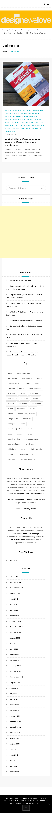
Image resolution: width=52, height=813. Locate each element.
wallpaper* (14, 560)
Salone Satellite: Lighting (20, 280)
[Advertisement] (26, 232)
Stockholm (11, 125)
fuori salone (12, 398)
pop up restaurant (31, 439)
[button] (44, 3)
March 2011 (14, 772)
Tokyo (21, 125)
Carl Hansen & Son (15, 383)
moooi (10, 434)
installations (36, 403)
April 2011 (14, 766)
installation (23, 403)
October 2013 (15, 632)
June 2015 (14, 599)
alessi (10, 373)
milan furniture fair (34, 429)
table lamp (12, 449)
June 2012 (14, 688)
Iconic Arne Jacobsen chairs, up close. (26, 320)
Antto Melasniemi (23, 373)
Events (24, 110)
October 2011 (15, 733)
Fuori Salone (12, 113)
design (21, 388)
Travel (15, 128)
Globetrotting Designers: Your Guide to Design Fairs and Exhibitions (22, 142)
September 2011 (16, 738)
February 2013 (15, 660)
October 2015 (15, 582)
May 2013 (13, 643)
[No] (49, 804)
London (25, 113)
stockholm (30, 444)
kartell (10, 409)
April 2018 (14, 577)
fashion (22, 393)
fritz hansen (34, 393)
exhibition (11, 393)
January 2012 (15, 716)
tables (22, 449)
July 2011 (13, 749)
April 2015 (14, 610)
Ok (26, 808)
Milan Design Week (15, 429)
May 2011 (13, 760)
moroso (20, 434)
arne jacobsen (27, 378)
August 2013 (15, 638)
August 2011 (15, 744)
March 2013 (14, 655)
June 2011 (14, 755)
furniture (24, 398)
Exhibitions (35, 110)
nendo (29, 434)
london (10, 414)
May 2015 (13, 604)
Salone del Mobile (32, 122)
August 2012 (15, 683)
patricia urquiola (14, 439)
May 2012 (13, 694)
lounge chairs (13, 419)
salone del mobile (14, 444)
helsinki (35, 398)
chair (28, 383)
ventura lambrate (26, 454)
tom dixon (11, 454)
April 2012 (14, 699)
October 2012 (15, 671)
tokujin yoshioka (36, 449)
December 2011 (16, 722)
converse (11, 388)
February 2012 (15, 710)
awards (39, 378)
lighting (33, 409)
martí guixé (12, 424)
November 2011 (16, 727)
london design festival (26, 414)
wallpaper (11, 459)
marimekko (27, 419)
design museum (35, 388)
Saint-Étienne (13, 122)
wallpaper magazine (27, 459)
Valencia (26, 128)
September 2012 (16, 677)
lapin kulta (21, 409)
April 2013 (14, 649)
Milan (27, 116)
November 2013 (16, 627)
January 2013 (15, 666)
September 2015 (16, 588)
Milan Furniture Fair (32, 119)
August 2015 (15, 593)
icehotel (11, 403)
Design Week (12, 110)
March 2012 (14, 705)
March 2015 (14, 616)
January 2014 (15, 621)
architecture (12, 378)
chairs (37, 383)
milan (23, 424)
